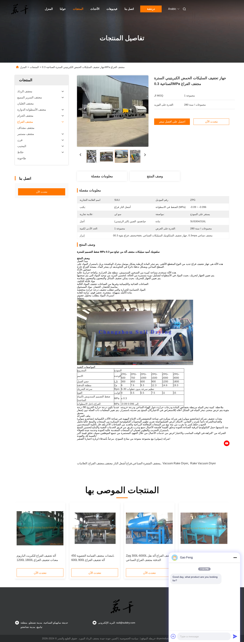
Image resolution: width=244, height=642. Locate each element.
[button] (21, 536)
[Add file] (173, 636)
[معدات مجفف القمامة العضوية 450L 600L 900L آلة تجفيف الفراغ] (94, 528)
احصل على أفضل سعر (172, 121)
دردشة (151, 8)
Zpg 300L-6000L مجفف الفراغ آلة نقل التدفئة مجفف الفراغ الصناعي (149, 557)
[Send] (235, 636)
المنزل (49, 8)
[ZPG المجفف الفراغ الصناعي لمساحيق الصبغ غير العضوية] (204, 528)
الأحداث (94, 8)
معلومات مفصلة (102, 176)
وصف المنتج (155, 176)
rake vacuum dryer (203, 463)
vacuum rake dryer (175, 463)
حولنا (63, 8)
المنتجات (78, 8)
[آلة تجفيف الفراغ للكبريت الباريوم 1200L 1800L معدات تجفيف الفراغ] (40, 528)
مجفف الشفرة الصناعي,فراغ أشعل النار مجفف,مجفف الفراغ (124, 463)
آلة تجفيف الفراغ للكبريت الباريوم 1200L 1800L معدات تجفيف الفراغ (37, 557)
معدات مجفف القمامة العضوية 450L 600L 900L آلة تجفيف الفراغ (92, 557)
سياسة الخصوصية (129, 638)
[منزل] (20, 9)
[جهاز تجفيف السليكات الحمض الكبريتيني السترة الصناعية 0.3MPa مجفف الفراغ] (112, 111)
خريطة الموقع (148, 638)
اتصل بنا (129, 8)
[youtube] (226, 443)
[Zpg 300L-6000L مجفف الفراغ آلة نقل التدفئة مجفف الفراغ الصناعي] (149, 528)
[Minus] (235, 557)
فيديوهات (111, 8)
